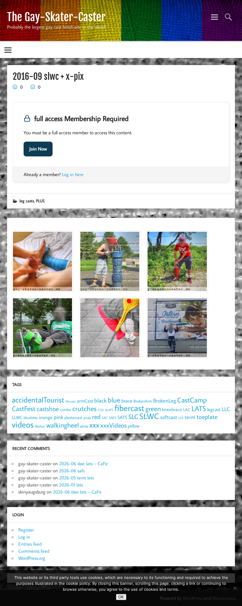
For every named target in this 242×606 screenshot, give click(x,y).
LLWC (17, 417)
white (84, 426)
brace (126, 400)
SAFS (112, 417)
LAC (186, 409)
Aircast (71, 401)
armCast (85, 401)
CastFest (23, 408)
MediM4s (31, 417)
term (190, 416)
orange (46, 417)
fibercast (129, 407)
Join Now (38, 149)
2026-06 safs (72, 470)
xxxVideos (113, 425)
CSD (101, 410)
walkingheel (62, 425)
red (96, 417)
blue (114, 400)
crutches (84, 408)
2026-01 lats (71, 485)
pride (87, 417)
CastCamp (192, 400)
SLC (133, 417)
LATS (199, 408)
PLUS (40, 200)
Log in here (73, 174)
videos (23, 424)
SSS (181, 418)
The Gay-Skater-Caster (56, 17)
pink (58, 417)
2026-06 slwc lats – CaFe (83, 463)
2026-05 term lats (76, 478)
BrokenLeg (164, 400)
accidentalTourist (38, 400)
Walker (40, 426)
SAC (105, 417)
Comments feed (33, 551)
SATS (122, 417)
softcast (168, 417)
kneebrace (172, 409)
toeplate (207, 417)
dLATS (109, 410)
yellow (133, 426)
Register (26, 530)
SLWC (149, 416)
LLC (226, 409)
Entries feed (30, 544)
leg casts (26, 200)
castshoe (48, 408)
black (100, 400)
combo (65, 409)
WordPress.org (31, 558)
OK (121, 597)
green (153, 408)
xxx (94, 425)
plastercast (73, 417)
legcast (213, 409)
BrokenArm (142, 401)
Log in (24, 537)
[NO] (235, 588)
